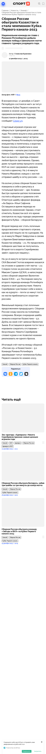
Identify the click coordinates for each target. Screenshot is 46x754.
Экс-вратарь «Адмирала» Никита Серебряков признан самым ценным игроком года (20, 437)
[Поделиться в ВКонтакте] (5, 374)
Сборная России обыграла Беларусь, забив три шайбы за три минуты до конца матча (23, 484)
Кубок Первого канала (30, 364)
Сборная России (15, 364)
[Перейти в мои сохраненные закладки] (43, 3)
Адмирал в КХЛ (7, 446)
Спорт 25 (18, 121)
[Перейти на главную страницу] (21, 3)
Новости (14, 11)
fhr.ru (18, 95)
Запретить (37, 751)
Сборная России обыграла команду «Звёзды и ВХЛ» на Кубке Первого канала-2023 (19, 531)
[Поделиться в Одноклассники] (10, 374)
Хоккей (24, 11)
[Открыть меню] (3, 3)
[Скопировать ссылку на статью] (26, 374)
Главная (5, 11)
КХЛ (11, 443)
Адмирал (18, 443)
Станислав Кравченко (22, 54)
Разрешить (26, 751)
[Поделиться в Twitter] (21, 374)
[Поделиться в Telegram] (16, 374)
